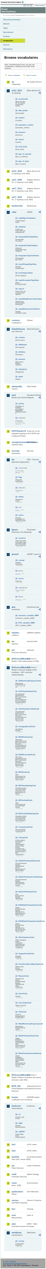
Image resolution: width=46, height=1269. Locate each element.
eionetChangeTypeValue (22, 264)
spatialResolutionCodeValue (22, 309)
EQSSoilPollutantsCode (22, 892)
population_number (22, 125)
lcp (13, 1166)
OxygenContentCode (22, 954)
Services (6, 45)
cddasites (22, 227)
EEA (13, 2)
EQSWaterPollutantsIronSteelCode (22, 921)
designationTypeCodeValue (22, 256)
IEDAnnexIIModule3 (19, 667)
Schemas (6, 36)
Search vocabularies (14, 75)
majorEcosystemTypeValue (22, 280)
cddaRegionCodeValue (22, 218)
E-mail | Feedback (9, 1261)
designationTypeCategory (22, 245)
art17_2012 (17, 188)
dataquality (17, 386)
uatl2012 (21, 1132)
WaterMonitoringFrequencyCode (22, 1024)
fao (13, 460)
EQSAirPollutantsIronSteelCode (22, 877)
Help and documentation (11, 20)
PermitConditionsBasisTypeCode (22, 964)
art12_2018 (17, 171)
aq (13, 82)
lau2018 (15, 1157)
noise (14, 1183)
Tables (5, 28)
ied (13, 650)
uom (14, 1215)
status (20, 376)
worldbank (16, 1233)
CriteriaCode (22, 837)
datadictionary (18, 329)
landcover (16, 1106)
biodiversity (17, 206)
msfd (14, 1174)
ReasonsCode (22, 976)
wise (14, 1224)
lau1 (14, 1144)
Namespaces (8, 49)
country (21, 1241)
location (21, 118)
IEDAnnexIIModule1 (19, 659)
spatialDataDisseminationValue (22, 299)
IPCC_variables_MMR (22, 623)
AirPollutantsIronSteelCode (22, 709)
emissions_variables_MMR (22, 615)
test (13, 1209)
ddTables (21, 352)
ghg (13, 607)
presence (21, 132)
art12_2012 (17, 91)
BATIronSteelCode (22, 800)
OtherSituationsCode (22, 937)
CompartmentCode (22, 827)
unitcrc (21, 515)
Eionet (12, 15)
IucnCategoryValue (22, 273)
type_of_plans (22, 161)
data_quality (22, 110)
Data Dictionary (20, 15)
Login (27, 5)
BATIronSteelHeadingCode (22, 813)
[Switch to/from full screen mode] (31, 5)
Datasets (6, 24)
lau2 (14, 1151)
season (21, 139)
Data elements (8, 32)
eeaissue (21, 359)
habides (15, 633)
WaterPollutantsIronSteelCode (22, 1053)
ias (13, 641)
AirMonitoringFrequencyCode (22, 681)
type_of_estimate (22, 154)
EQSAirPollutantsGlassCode (22, 861)
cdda (14, 212)
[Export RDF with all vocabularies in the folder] (40, 93)
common (16, 320)
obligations (22, 369)
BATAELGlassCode (22, 737)
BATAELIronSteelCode (22, 755)
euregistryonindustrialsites (19, 442)
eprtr (14, 395)
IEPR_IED (16, 1086)
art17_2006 (17, 180)
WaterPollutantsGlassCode (22, 1036)
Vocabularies (8, 41)
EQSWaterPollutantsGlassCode (22, 905)
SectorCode (22, 993)
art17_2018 (17, 197)
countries (22, 538)
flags (20, 477)
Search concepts (31, 75)
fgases (15, 530)
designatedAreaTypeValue (22, 237)
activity (21, 403)
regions (21, 289)
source (21, 578)
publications (17, 1192)
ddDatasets (22, 345)
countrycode (22, 99)
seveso (15, 1200)
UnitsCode (22, 1012)
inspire (15, 1097)
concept (21, 560)
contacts (21, 337)
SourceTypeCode (22, 1003)
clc (19, 1114)
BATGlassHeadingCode (22, 785)
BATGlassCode (22, 772)
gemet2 (15, 554)
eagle (20, 1123)
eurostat (15, 451)
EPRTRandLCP (19, 431)
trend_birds (22, 147)
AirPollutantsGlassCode (22, 691)
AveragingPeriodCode (22, 726)
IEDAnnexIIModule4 (19, 1075)
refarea (21, 497)
